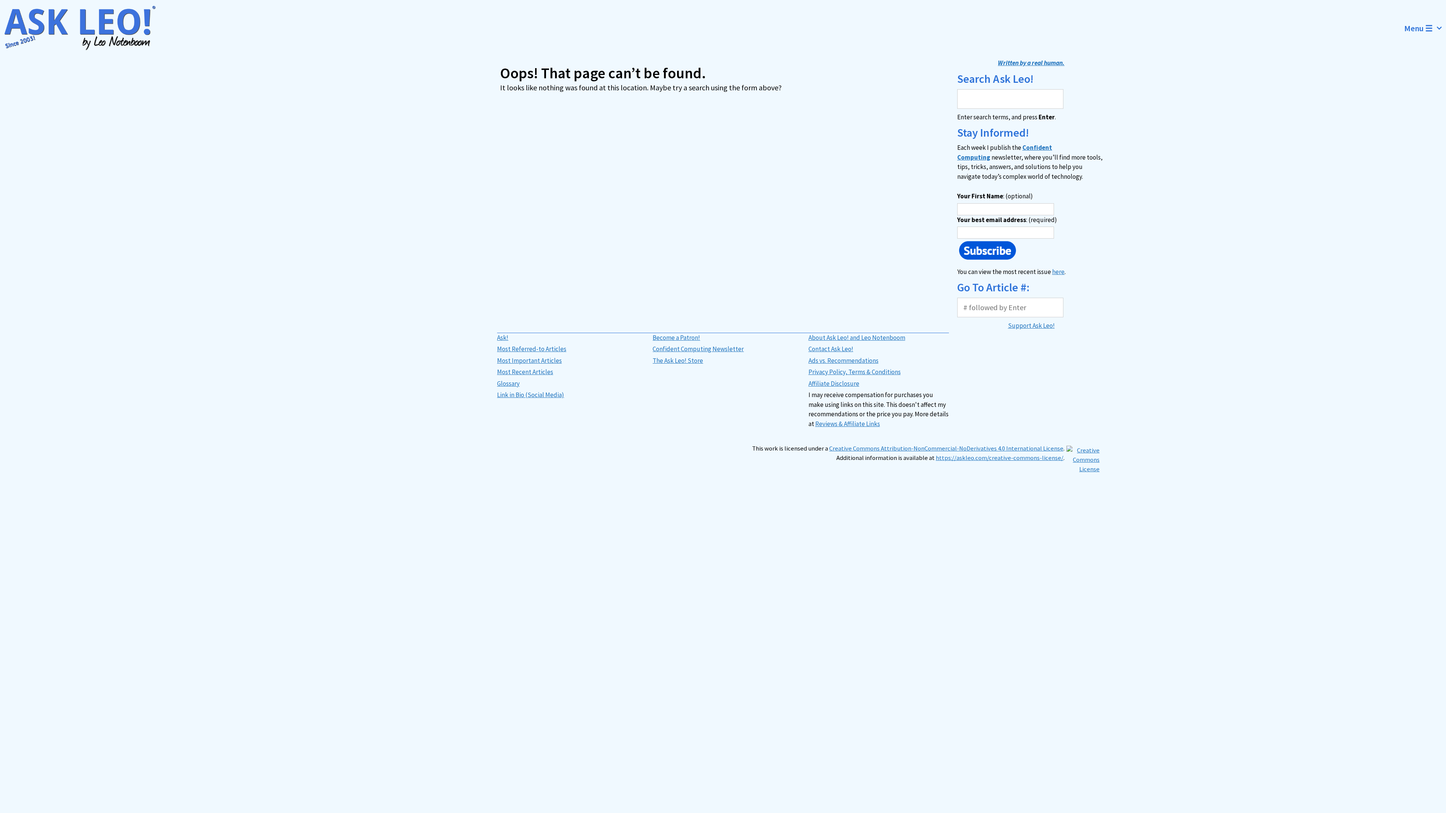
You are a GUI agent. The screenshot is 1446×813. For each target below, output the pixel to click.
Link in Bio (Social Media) (530, 395)
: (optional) (995, 196)
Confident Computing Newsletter (698, 349)
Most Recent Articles (525, 372)
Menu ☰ (1418, 28)
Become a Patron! (676, 337)
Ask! (502, 337)
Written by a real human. (1031, 63)
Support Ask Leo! (1031, 325)
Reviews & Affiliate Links (847, 424)
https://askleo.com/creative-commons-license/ (999, 458)
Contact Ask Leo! (830, 349)
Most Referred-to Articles (531, 349)
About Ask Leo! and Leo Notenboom (856, 337)
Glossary (508, 383)
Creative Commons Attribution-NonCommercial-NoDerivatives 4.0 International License (946, 448)
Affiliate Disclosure (833, 383)
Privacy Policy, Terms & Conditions (854, 372)
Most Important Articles (529, 360)
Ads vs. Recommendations (843, 360)
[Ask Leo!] (84, 28)
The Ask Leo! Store (678, 360)
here (1058, 272)
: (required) (1007, 220)
